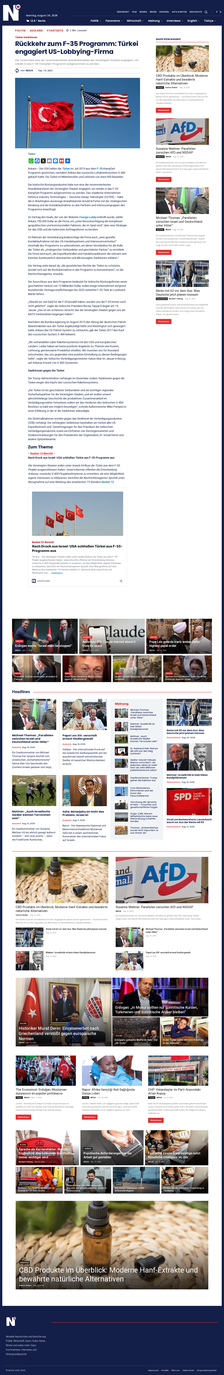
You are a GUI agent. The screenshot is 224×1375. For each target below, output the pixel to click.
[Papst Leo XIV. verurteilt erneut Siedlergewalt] (84, 714)
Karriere (88, 1149)
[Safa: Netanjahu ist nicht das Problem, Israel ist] (84, 790)
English (19, 641)
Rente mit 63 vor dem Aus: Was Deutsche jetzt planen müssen (178, 384)
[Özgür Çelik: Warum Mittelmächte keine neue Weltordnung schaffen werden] (121, 817)
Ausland (36, 30)
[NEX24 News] (12, 13)
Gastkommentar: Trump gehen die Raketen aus (143, 779)
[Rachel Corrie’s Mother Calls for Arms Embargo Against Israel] (187, 668)
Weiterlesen (163, 202)
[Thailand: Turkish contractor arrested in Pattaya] (36, 668)
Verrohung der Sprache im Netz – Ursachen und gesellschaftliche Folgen (144, 805)
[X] (220, 12)
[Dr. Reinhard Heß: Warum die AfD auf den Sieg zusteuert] (121, 751)
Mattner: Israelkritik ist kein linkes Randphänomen (187, 776)
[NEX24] (17, 70)
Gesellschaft (24, 1185)
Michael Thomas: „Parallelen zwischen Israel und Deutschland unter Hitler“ (179, 313)
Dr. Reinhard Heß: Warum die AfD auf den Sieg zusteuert (144, 751)
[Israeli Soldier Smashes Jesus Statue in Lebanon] (137, 668)
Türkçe (19, 1097)
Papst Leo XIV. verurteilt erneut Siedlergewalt (79, 737)
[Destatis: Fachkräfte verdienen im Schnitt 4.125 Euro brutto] (39, 1180)
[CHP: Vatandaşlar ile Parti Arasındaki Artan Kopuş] (178, 1071)
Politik (20, 30)
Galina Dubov (171, 179)
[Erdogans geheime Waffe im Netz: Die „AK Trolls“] (136, 1031)
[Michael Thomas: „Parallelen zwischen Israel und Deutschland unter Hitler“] (182, 292)
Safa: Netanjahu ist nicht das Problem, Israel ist (83, 813)
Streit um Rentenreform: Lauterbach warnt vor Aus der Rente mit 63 (189, 821)
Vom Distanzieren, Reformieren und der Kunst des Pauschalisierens (141, 791)
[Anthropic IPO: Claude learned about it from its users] (112, 636)
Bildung (23, 1145)
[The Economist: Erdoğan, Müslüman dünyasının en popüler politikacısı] (46, 1071)
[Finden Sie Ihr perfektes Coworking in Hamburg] (184, 1180)
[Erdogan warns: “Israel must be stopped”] (45, 636)
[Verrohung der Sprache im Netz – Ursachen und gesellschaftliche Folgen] (121, 804)
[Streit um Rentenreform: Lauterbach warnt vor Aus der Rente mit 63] (189, 801)
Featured (160, 248)
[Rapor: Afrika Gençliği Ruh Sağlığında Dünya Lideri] (112, 1071)
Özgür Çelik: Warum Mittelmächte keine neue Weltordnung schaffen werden (144, 817)
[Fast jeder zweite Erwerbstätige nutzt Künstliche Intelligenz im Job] (176, 1147)
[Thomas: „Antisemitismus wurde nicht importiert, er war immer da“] (121, 830)
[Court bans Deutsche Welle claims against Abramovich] (86, 668)
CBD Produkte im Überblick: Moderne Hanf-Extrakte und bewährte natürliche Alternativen (182, 171)
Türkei (65, 168)
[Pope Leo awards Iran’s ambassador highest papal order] (179, 636)
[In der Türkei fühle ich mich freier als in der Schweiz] (184, 1031)
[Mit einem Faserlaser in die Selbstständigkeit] (136, 1180)
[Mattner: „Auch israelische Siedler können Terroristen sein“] (34, 790)
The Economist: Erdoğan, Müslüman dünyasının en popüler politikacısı (41, 1091)
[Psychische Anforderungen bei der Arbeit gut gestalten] (112, 1147)
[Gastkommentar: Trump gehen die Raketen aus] (121, 779)
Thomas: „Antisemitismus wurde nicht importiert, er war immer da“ (144, 830)
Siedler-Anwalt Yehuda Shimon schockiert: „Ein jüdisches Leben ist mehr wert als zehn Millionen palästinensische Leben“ (143, 765)
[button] (206, 12)
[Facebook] (217, 12)
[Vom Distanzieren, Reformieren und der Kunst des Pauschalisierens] (121, 791)
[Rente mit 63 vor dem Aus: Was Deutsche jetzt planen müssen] (182, 365)
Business (87, 637)
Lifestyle (160, 179)
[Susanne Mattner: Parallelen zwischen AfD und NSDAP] (182, 223)
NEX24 (29, 70)
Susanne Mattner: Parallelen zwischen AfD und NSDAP (176, 242)
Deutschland (162, 390)
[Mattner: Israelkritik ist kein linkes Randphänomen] (121, 726)
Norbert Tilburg (176, 390)
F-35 (100, 168)
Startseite (55, 30)
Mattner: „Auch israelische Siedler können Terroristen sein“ (31, 815)
